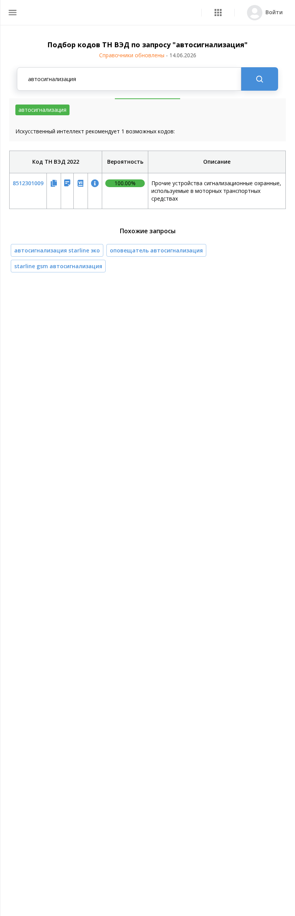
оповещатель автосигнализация (156, 250)
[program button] (218, 12)
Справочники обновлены (147, 55)
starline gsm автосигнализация (58, 266)
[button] (218, 12)
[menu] (12, 12)
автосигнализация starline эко (57, 250)
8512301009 (28, 183)
